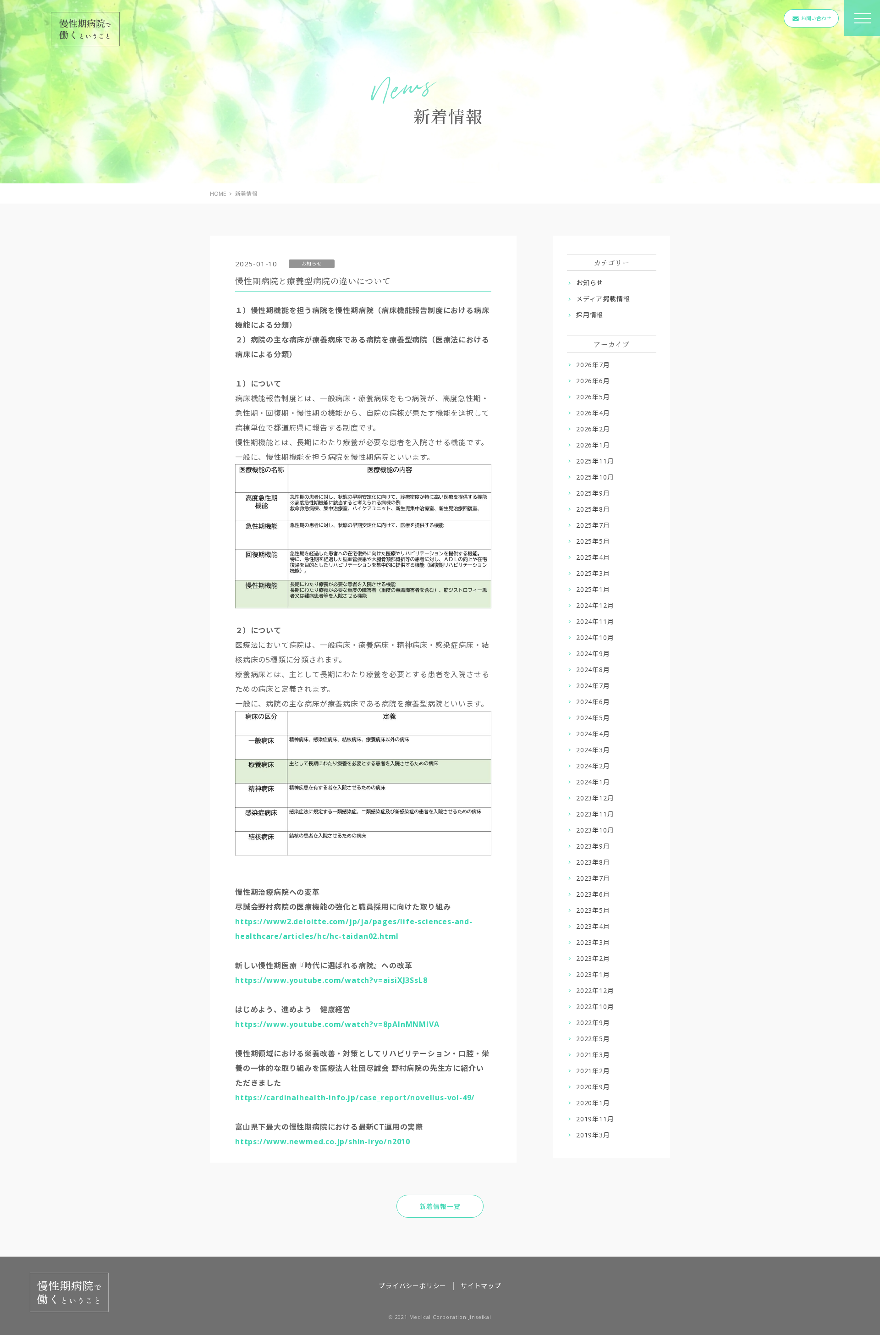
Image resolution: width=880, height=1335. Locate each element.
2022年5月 (593, 1038)
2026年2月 (593, 429)
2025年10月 (595, 477)
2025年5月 (593, 541)
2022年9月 (593, 1022)
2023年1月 (593, 974)
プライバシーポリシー (412, 1285)
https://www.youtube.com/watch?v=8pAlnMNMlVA (337, 1024)
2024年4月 (593, 733)
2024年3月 (593, 749)
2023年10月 (595, 830)
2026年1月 (593, 445)
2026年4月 (593, 412)
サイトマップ (481, 1285)
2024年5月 (593, 717)
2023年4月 (593, 926)
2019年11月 (595, 1118)
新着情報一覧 (440, 1206)
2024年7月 (593, 685)
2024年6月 (593, 701)
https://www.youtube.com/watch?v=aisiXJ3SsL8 (332, 980)
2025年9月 (593, 493)
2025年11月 (595, 461)
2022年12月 (595, 990)
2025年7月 (593, 525)
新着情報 (246, 194)
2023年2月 (593, 958)
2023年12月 (595, 798)
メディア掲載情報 (603, 298)
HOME (218, 194)
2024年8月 (593, 669)
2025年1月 (593, 589)
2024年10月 (595, 637)
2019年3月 (593, 1135)
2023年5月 (593, 910)
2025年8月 (593, 509)
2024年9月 (593, 653)
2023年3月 (593, 942)
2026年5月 (593, 396)
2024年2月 (593, 765)
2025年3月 (593, 573)
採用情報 (589, 314)
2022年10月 (595, 1006)
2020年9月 (593, 1086)
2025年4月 (593, 557)
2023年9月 (593, 846)
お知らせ (589, 282)
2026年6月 (593, 380)
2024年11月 (595, 621)
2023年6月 (593, 894)
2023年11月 (595, 814)
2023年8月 (593, 862)
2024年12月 (595, 605)
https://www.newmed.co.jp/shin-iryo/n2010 (322, 1141)
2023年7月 (593, 878)
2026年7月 (593, 364)
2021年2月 (593, 1070)
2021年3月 (593, 1054)
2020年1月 (593, 1102)
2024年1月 (593, 782)
